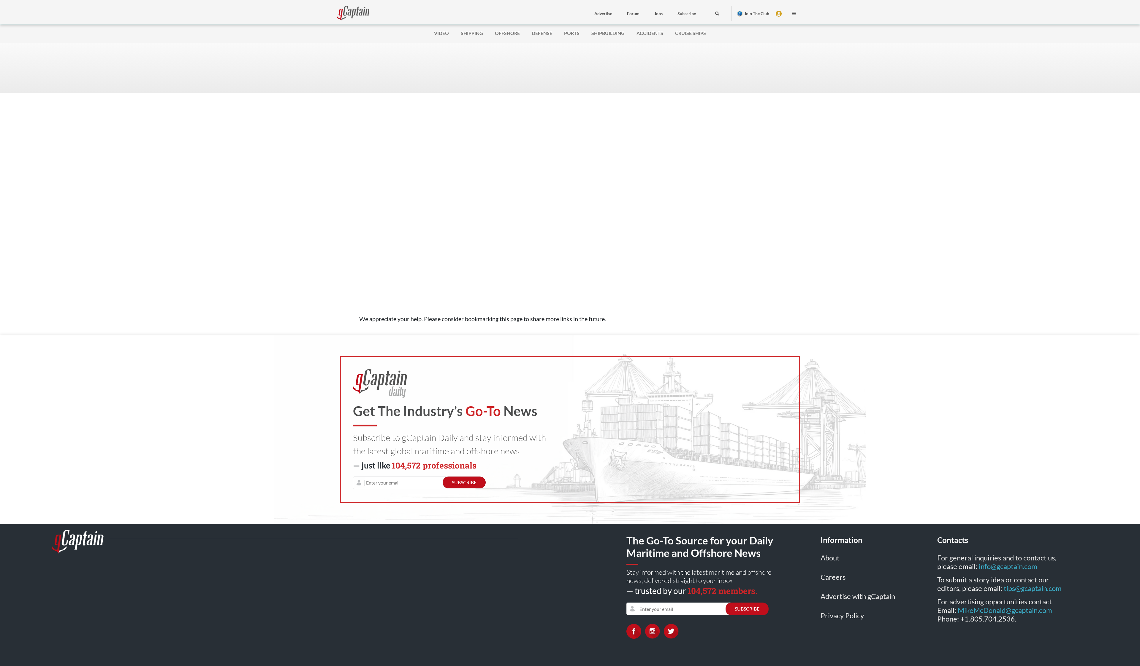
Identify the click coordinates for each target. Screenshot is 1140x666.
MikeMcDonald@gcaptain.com (1005, 610)
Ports (572, 33)
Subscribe (686, 13)
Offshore (507, 33)
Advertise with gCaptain (858, 596)
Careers (833, 577)
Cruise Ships (690, 33)
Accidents (649, 33)
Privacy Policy (842, 615)
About (830, 557)
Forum (633, 13)
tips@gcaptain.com (1033, 588)
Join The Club (756, 13)
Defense (542, 33)
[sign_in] (779, 14)
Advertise (603, 13)
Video (441, 33)
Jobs (658, 13)
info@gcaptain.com (1008, 566)
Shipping (472, 33)
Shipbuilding (608, 33)
